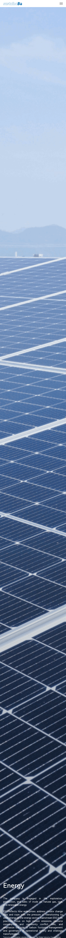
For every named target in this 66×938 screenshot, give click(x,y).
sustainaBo (12, 3)
